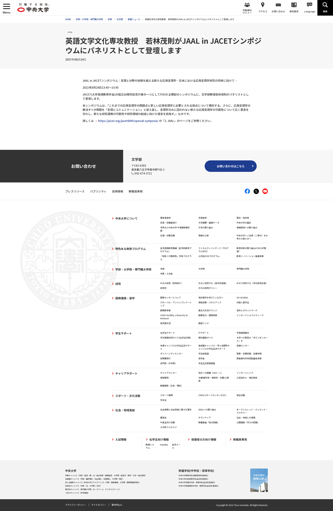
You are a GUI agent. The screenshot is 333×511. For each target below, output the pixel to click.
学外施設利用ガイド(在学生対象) (175, 337)
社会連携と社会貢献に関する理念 (175, 409)
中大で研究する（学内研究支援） (252, 283)
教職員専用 (240, 439)
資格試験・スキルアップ (209, 302)
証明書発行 (165, 358)
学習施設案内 (243, 332)
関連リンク (203, 323)
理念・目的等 (243, 217)
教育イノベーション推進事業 (250, 256)
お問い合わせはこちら (231, 166)
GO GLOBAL (242, 297)
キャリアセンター (168, 372)
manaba (164, 444)
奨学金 (201, 358)
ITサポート (203, 332)
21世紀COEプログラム (209, 256)
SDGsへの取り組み (207, 409)
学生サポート (123, 333)
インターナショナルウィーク (250, 315)
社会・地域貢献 (125, 410)
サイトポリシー (99, 504)
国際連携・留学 (125, 298)
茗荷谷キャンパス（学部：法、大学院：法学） (83, 485)
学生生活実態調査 (206, 363)
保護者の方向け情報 (203, 439)
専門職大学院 (243, 268)
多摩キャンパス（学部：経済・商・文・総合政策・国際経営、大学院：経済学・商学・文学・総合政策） (106, 475)
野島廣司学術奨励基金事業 (249, 358)
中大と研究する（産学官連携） (213, 283)
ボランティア (204, 417)
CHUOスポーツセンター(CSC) (212, 395)
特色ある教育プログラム (130, 249)
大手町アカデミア (168, 427)
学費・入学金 (166, 273)
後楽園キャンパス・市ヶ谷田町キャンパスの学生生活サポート (214, 347)
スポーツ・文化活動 (127, 396)
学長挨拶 (202, 217)
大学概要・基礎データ (208, 222)
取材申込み (117, 504)
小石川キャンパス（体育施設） (77, 492)
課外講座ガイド (205, 337)
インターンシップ (245, 372)
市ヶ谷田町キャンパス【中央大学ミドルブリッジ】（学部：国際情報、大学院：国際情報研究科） (103, 482)
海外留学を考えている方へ (210, 297)
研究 (118, 284)
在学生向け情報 (159, 439)
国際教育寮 (165, 310)
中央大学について (126, 218)
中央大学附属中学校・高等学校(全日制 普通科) (197, 482)
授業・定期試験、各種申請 (249, 353)
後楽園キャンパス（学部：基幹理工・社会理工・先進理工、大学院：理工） (94, 479)
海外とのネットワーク (247, 310)
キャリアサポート (126, 373)
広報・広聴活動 (167, 235)
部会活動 (241, 395)
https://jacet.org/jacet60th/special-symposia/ (128, 121)
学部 (162, 268)
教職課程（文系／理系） (171, 385)
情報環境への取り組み (247, 227)
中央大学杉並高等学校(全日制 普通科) (193, 479)
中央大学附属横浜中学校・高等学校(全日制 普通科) (199, 485)
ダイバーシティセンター (171, 353)
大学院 (201, 268)
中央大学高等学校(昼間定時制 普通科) (193, 475)
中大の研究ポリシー (207, 287)
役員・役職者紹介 (168, 222)
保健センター (243, 345)
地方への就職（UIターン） (210, 372)
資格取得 (164, 377)
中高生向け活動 (167, 422)
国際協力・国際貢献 (207, 315)
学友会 (163, 399)
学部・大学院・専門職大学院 (133, 269)
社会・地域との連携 (246, 417)
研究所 (163, 287)
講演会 (163, 417)
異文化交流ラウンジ (207, 310)
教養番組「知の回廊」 (208, 422)
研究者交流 (165, 323)
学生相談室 (203, 353)
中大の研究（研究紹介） (171, 283)
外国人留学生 (243, 302)
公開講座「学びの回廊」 (248, 422)
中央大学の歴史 (244, 222)
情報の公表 (203, 235)
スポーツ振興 (166, 395)
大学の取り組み (205, 227)
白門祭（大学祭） (168, 363)
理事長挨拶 (165, 217)
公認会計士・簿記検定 (247, 377)
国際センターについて (170, 297)
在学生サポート (167, 332)
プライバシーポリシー (75, 504)
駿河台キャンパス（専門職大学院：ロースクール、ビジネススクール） (93, 489)
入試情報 (120, 439)
